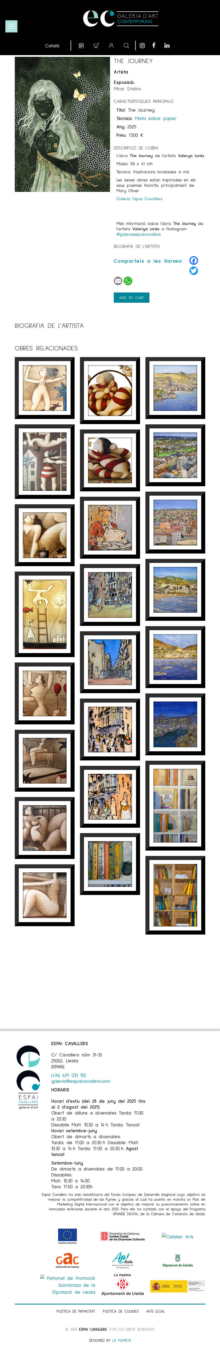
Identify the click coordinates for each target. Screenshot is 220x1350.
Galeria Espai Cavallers (139, 198)
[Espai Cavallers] (120, 18)
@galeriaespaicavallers (138, 234)
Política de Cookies (121, 1311)
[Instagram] (144, 45)
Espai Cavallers (93, 1329)
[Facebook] (157, 45)
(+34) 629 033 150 (68, 1075)
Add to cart (131, 297)
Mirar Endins (127, 88)
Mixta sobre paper (156, 118)
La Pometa (121, 1340)
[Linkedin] (169, 45)
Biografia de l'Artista (137, 246)
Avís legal (155, 1311)
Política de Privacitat (76, 1311)
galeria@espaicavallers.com (80, 1081)
